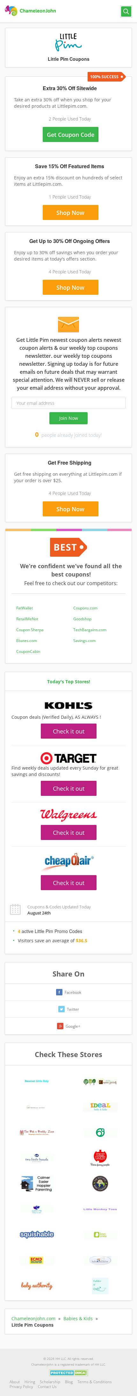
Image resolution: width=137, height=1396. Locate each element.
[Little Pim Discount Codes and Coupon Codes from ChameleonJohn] (31, 11)
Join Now (68, 418)
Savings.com (84, 640)
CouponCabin (28, 651)
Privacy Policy (21, 1386)
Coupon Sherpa (30, 629)
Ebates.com (26, 640)
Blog (69, 1381)
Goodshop (82, 619)
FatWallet (24, 608)
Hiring (30, 1381)
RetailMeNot (27, 619)
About (15, 1381)
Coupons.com (85, 608)
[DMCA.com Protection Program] (68, 1372)
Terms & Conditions (94, 1381)
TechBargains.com (89, 629)
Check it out (68, 731)
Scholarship (50, 1381)
